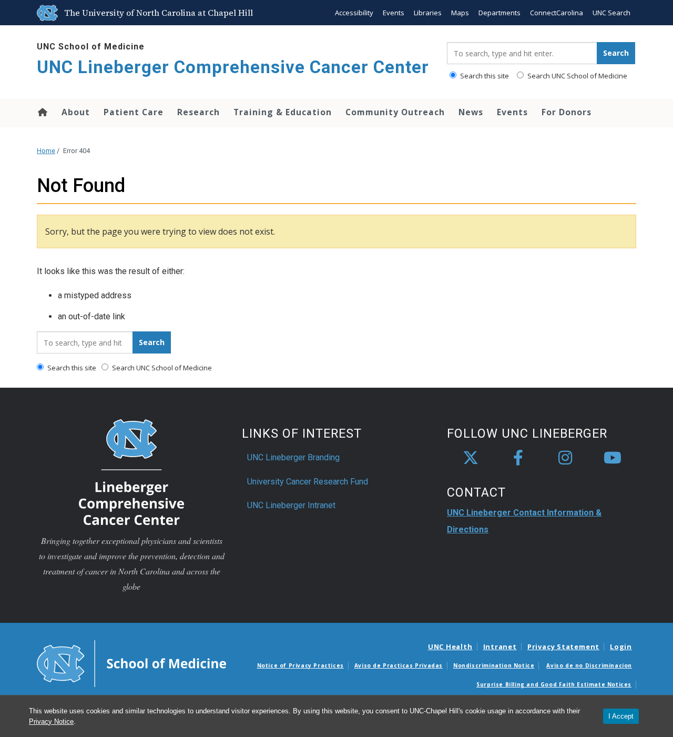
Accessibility (354, 12)
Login (621, 646)
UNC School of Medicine (91, 47)
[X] (470, 458)
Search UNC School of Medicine (576, 75)
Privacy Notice (51, 721)
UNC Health (450, 646)
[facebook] (518, 458)
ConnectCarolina (556, 12)
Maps (460, 12)
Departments (499, 12)
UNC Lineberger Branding (293, 457)
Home (42, 112)
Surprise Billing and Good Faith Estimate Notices (553, 684)
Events (393, 12)
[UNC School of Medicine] (131, 663)
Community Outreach (395, 112)
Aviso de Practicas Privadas (398, 665)
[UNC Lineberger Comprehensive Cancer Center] (131, 472)
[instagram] (565, 458)
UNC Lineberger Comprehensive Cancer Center (233, 67)
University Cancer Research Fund (307, 482)
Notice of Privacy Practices (300, 665)
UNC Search (611, 12)
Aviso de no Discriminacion (589, 665)
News (470, 112)
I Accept (621, 716)
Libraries (428, 12)
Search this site (483, 75)
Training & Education (282, 112)
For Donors (567, 112)
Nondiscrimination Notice (493, 665)
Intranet (500, 646)
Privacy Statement (563, 646)
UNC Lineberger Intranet (291, 505)
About (76, 112)
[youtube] (612, 458)
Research (198, 112)
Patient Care (134, 112)
